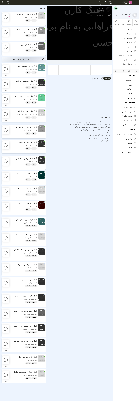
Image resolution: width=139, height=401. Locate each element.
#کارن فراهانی (97, 78)
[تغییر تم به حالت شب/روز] (116, 8)
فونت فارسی (127, 107)
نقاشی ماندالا (127, 116)
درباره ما (129, 147)
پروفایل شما (127, 64)
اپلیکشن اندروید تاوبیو (124, 134)
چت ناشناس (127, 125)
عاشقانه (129, 80)
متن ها (129, 34)
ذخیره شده (128, 60)
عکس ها (129, 47)
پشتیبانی (129, 139)
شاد (130, 93)
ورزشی (129, 85)
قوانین (129, 143)
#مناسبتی (107, 78)
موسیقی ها (128, 38)
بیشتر (130, 98)
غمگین (129, 89)
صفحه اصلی (127, 29)
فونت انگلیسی (127, 112)
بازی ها (129, 51)
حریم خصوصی (127, 152)
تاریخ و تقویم (127, 120)
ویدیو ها (129, 42)
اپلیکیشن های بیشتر (125, 55)
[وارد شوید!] (116, 15)
